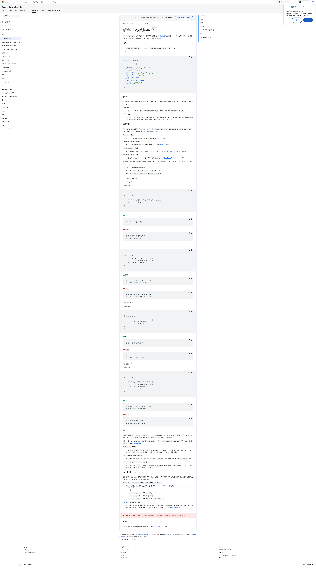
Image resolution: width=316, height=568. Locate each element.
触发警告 (155, 131)
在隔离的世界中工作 (177, 507)
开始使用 (9, 10)
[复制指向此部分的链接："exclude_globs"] (135, 303)
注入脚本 (158, 38)
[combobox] (284, 1)
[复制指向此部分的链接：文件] (128, 97)
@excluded (167, 158)
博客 (42, 2)
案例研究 (35, 2)
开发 (16, 10)
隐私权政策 (31, 564)
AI (28, 10)
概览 (3, 10)
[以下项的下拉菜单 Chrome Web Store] (60, 11)
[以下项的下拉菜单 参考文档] (38, 11)
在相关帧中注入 (136, 443)
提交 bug (26, 550)
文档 (26, 2)
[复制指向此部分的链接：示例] (128, 522)
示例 (43, 10)
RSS (220, 557)
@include (169, 151)
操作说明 (22, 10)
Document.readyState (160, 486)
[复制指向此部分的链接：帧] (126, 430)
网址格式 (162, 36)
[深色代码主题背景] (189, 57)
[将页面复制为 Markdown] (152, 29)
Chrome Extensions (16, 7)
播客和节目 (124, 557)
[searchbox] (11, 16)
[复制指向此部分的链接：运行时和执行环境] (140, 472)
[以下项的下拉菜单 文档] (30, 2)
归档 (122, 555)
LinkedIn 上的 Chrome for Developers (228, 555)
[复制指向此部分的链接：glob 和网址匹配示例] (139, 179)
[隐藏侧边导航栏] (19, 565)
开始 (308, 20)
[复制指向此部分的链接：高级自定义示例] (133, 364)
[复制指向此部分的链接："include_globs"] (135, 182)
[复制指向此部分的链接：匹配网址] (132, 124)
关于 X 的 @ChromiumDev (225, 550)
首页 (124, 24)
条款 (25, 564)
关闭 (297, 20)
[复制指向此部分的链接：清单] (128, 43)
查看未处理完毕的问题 (30, 552)
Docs (4, 7)
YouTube (221, 552)
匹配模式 (159, 138)
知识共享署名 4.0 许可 (145, 534)
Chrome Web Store (52, 10)
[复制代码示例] (192, 57)
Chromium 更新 (125, 550)
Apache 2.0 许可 (171, 534)
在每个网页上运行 (159, 526)
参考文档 (34, 10)
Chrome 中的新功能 (51, 2)
